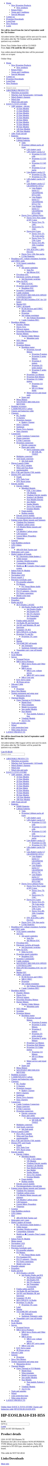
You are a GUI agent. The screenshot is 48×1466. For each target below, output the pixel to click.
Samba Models (33, 504)
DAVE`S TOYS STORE (16, 104)
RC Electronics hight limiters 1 (28, 556)
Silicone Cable (17, 684)
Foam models (27, 511)
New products (22, 8)
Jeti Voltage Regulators (36, 318)
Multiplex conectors (24, 456)
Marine (19, 641)
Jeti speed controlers (30, 268)
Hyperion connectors (24, 443)
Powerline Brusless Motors (27, 331)
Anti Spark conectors (24, 459)
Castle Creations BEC (30, 320)
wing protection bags (19, 727)
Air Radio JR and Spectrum (27, 623)
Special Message (18, 14)
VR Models (31, 493)
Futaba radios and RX (25, 621)
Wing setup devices (19, 730)
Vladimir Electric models (37, 495)
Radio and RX (17, 602)
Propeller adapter (18, 598)
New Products (12, 23)
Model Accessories (29, 707)
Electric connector (29, 445)
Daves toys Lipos (34, 231)
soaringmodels (22, 470)
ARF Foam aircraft (19, 133)
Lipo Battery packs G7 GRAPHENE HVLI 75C (37, 200)
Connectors (15, 434)
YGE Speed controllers (25, 263)
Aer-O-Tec (26, 721)
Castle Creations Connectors (27, 436)
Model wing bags (23, 596)
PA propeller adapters (25, 582)
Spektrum (20, 427)
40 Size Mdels (22, 120)
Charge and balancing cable (22, 411)
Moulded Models (28, 488)
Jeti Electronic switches (31, 279)
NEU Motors (21, 340)
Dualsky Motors (22, 324)
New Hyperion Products (21, 5)
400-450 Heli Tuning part (26, 550)
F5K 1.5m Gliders (34, 490)
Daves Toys (21, 327)
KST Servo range (23, 680)
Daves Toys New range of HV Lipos (36, 219)
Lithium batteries (23, 140)
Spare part (26, 397)
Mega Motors (21, 399)
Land (18, 639)
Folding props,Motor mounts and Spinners (28, 520)
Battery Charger (28, 422)
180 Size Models (23, 131)
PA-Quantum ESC (23, 589)
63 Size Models (22, 122)
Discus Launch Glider (20, 463)
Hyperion (25, 313)
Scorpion (20, 343)
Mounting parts (33, 338)
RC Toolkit (20, 415)
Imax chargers (22, 431)
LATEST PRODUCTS (15, 732)
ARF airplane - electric (20, 106)
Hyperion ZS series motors (37, 366)
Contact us (10, 17)
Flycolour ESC (22, 274)
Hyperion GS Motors (37, 385)
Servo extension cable (35, 450)
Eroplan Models (33, 509)
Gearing (14, 540)
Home (8, 3)
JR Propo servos (23, 682)
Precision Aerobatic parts (21, 580)
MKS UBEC (27, 311)
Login (8, 26)
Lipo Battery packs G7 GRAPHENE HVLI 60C (37, 191)
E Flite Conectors (23, 440)
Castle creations (22, 293)
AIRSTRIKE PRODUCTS (17, 90)
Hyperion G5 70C (39, 177)
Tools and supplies (18, 723)
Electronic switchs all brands (27, 277)
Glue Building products (20, 543)
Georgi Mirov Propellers (26, 536)
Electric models (17, 484)
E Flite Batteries (28, 256)
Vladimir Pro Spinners (25, 522)
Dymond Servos (23, 659)
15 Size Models (22, 111)
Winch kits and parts (19, 102)
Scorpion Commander (25, 290)
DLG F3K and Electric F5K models (25, 472)
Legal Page (10, 21)
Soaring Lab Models (35, 497)
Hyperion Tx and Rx (24, 634)
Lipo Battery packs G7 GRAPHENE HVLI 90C (37, 209)
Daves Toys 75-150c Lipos (38, 239)
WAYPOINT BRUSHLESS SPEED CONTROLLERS (31, 296)
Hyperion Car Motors (35, 374)
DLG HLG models (24, 465)
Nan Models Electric (35, 500)
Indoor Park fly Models (20, 571)
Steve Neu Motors (18, 691)
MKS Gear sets (28, 677)
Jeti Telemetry (27, 646)
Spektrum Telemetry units (32, 648)
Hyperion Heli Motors (36, 377)
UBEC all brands (23, 306)
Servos (14, 657)
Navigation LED (18, 575)
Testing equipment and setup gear (24, 693)
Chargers (15, 413)
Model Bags (26, 702)
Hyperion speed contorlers (27, 286)
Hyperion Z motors (36, 362)
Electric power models (25, 515)
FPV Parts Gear (22, 479)
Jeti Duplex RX (33, 611)
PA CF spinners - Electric (26, 591)
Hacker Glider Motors (30, 336)
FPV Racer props (23, 481)
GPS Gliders (16, 545)
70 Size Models (22, 124)
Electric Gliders (22, 486)
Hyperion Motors (23, 345)
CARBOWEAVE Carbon (21, 409)
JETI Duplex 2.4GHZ (25, 605)
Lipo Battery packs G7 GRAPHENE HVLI (36, 185)
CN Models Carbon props (26, 531)
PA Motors (20, 584)
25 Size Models (22, 115)
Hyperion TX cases (29, 636)
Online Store (6, 1407)
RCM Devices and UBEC (32, 309)
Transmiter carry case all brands (29, 650)
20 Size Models (22, 113)
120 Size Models (23, 129)
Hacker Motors (22, 334)
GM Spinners (21, 534)
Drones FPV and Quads (21, 475)
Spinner (14, 686)
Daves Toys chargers (24, 429)
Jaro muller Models (29, 709)
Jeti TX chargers (33, 614)
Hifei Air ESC (22, 281)
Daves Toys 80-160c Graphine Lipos (38, 245)
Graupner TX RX (23, 630)
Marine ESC (21, 304)
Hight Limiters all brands (21, 554)
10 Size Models (22, 108)
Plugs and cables (28, 447)
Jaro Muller (31, 502)
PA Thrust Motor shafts (31, 586)
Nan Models (26, 711)
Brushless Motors (18, 322)
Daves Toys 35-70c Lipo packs (38, 235)
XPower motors (22, 329)
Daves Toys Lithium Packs (32, 215)
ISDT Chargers (22, 424)
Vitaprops (20, 538)
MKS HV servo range (36, 675)
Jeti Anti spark (27, 461)
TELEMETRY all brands (26, 643)
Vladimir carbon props (25, 525)
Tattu (24, 143)
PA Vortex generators (25, 593)
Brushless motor (28, 347)
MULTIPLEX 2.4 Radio (26, 632)
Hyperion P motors (39, 354)
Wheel (14, 725)
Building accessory (19, 406)
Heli (13, 547)
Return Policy (16, 10)
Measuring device (23, 696)
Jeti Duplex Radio (34, 609)
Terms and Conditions (20, 12)
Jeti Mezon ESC (33, 272)
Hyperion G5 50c (39, 174)
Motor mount (16, 573)
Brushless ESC (28, 288)
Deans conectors (23, 438)
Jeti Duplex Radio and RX (32, 607)
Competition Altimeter (25, 563)
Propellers (15, 600)
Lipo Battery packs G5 (36, 172)
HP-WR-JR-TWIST (37, 453)
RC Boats (15, 652)
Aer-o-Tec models (34, 506)
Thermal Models (18, 698)
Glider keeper (21, 559)
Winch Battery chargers (20, 97)
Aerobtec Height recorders (27, 561)
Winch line (15, 99)
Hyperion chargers (23, 420)
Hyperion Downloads (15, 19)
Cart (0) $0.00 (6, 752)
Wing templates (28, 705)
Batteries (14, 136)
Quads (19, 477)
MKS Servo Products (25, 661)
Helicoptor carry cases (20, 552)
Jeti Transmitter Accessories (33, 617)
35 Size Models (22, 118)
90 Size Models (22, 127)
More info (5, 1464)
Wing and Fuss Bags (24, 468)
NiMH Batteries (22, 138)
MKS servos (27, 668)
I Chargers (20, 418)
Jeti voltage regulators (30, 315)
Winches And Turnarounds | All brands (27, 95)
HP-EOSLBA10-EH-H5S (24, 1409)
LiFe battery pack (34, 149)
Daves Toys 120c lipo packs (33, 254)
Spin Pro (30, 270)
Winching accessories (20, 93)
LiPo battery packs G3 (36, 152)
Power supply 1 (17, 577)
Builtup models (28, 513)
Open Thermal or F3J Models (28, 700)
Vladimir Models (28, 718)
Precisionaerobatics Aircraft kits (29, 518)
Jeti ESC (19, 265)
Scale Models (16, 655)
